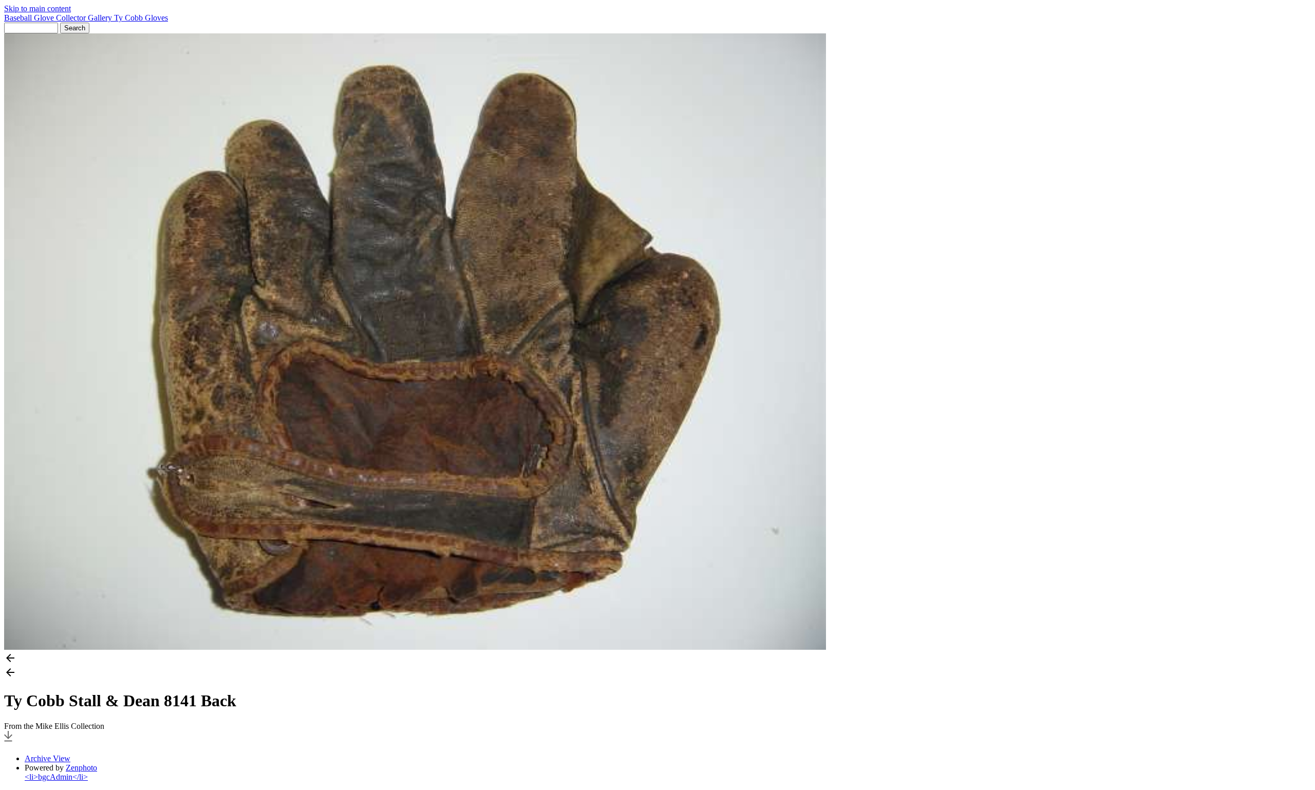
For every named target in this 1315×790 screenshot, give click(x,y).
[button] (657, 659)
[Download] (8, 741)
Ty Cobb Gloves (141, 17)
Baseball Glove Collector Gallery (59, 17)
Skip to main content (37, 8)
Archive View (47, 758)
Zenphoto (81, 767)
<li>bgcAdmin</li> (56, 777)
